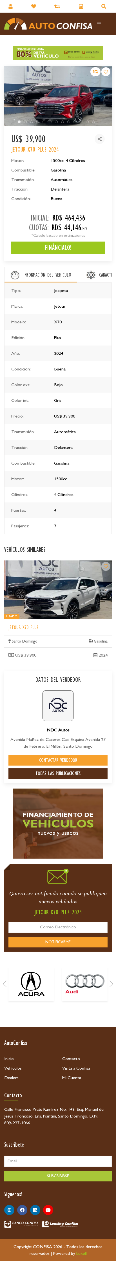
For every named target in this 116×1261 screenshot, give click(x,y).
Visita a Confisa (76, 1068)
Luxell (81, 1253)
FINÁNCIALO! (58, 247)
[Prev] (5, 984)
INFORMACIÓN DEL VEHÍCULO (47, 275)
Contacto (71, 1058)
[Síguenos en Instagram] (9, 1210)
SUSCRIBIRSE (58, 1176)
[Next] (111, 984)
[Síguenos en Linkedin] (35, 1210)
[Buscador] (104, 6)
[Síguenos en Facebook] (22, 1210)
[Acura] (31, 984)
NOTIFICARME (58, 942)
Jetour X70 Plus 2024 (23, 564)
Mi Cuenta (71, 1077)
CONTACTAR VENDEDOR (58, 760)
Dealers (11, 1077)
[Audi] (85, 984)
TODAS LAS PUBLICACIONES (58, 773)
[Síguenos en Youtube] (48, 1210)
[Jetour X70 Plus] (105, 566)
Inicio (9, 1058)
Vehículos (13, 1068)
